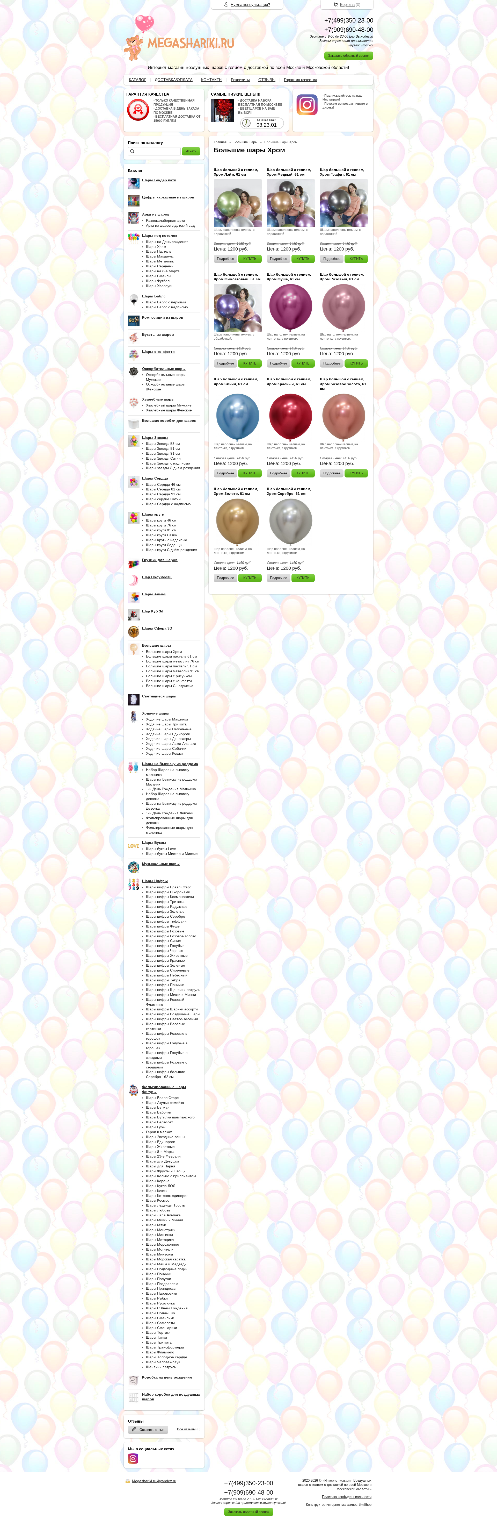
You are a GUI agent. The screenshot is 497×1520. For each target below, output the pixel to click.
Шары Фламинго (160, 1352)
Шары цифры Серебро (165, 916)
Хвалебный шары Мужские (169, 405)
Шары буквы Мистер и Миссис (172, 854)
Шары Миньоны (159, 1254)
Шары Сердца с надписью (168, 504)
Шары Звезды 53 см (163, 443)
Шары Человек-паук (163, 1362)
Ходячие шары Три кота (166, 724)
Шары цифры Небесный (166, 975)
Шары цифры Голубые (165, 946)
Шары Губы (155, 1127)
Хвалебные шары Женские (169, 410)
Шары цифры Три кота (165, 902)
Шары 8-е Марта (160, 1152)
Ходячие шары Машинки (167, 719)
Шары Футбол (158, 281)
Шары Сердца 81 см (163, 489)
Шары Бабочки (158, 1112)
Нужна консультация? (250, 4)
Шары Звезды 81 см (163, 448)
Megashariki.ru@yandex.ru (154, 1481)
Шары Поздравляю (162, 1284)
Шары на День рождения (167, 242)
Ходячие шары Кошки (164, 753)
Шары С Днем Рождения (167, 1308)
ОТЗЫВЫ (266, 79)
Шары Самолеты (160, 1323)
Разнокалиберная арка (165, 220)
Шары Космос (158, 1200)
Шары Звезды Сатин (163, 458)
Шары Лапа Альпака (163, 1215)
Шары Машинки (159, 1235)
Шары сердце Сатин (163, 499)
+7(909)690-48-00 (348, 29)
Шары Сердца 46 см (163, 484)
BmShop (365, 1505)
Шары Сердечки (159, 266)
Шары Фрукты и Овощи (166, 1171)
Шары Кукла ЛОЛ (160, 1186)
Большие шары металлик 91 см (173, 671)
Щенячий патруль (161, 1367)
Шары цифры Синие (163, 941)
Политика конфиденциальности (346, 1497)
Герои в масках (159, 1132)
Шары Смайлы (158, 276)
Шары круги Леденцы (164, 545)
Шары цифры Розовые (165, 931)
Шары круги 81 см (161, 530)
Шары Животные (160, 1147)
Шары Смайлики (160, 1318)
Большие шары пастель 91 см (171, 666)
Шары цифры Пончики (165, 985)
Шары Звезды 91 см (163, 453)
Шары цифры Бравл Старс (169, 887)
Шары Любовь (158, 1210)
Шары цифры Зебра (163, 980)
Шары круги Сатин (161, 535)
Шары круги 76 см (161, 525)
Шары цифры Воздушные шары (173, 1014)
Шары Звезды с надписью (168, 463)
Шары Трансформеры (165, 1347)
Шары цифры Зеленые (165, 965)
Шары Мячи (156, 1225)
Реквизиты (240, 79)
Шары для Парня (160, 1166)
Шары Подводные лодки (166, 1269)
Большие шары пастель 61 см (171, 656)
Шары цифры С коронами (168, 892)
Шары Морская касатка (166, 1259)
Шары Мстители (159, 1249)
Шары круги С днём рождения (171, 550)
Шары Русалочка (160, 1303)
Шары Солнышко (160, 1313)
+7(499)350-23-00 (348, 20)
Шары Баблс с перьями (166, 302)
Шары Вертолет (159, 1122)
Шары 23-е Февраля (163, 1156)
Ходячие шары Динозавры (168, 739)
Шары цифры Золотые (165, 911)
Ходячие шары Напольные (169, 729)
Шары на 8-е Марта (163, 271)
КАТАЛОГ (137, 79)
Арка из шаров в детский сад (170, 225)
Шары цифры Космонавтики (170, 897)
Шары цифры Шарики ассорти (172, 1009)
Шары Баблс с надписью (167, 307)
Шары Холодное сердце (166, 1357)
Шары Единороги (160, 1142)
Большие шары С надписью (169, 686)
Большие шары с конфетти (169, 681)
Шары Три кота (159, 1342)
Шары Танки (156, 1337)
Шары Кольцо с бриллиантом (171, 1176)
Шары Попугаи (158, 1279)
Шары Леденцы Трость (165, 1205)
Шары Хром (156, 247)
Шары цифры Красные (165, 960)
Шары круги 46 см (161, 520)
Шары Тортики (158, 1332)
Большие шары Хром (164, 652)
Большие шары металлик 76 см (173, 661)
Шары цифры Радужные (166, 906)
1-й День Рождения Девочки (169, 813)
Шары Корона (158, 1181)
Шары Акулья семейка (165, 1103)
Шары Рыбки (157, 1298)
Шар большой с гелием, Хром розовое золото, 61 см (343, 383)
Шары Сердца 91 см (163, 494)
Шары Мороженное (162, 1244)
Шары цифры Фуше (163, 926)
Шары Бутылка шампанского (170, 1117)
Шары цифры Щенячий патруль (173, 990)
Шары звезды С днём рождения (173, 468)
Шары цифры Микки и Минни (171, 995)
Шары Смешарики (161, 1328)
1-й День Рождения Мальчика (171, 789)
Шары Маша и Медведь (166, 1264)
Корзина (347, 4)
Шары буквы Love (161, 849)
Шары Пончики (158, 1274)
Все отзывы (186, 1429)
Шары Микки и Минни (164, 1220)
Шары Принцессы (161, 1288)
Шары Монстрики (161, 1230)
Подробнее (225, 259)
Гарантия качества (300, 79)
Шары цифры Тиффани (166, 921)
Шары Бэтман (158, 1107)
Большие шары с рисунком (169, 676)
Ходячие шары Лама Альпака (171, 743)
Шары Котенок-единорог (167, 1196)
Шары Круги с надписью (166, 540)
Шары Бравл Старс (162, 1098)
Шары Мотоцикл (160, 1240)
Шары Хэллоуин (159, 286)
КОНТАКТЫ (211, 79)
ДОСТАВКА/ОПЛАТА (174, 79)
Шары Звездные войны (165, 1137)
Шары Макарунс (160, 256)
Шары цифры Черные (164, 950)
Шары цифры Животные (167, 955)
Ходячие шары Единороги (168, 734)
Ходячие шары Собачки (166, 748)
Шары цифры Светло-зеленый (172, 1019)
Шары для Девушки (162, 1161)
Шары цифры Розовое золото (171, 936)
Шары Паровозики (161, 1293)
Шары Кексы (156, 1191)
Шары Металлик (160, 261)
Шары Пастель (158, 251)
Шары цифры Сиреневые (167, 970)
